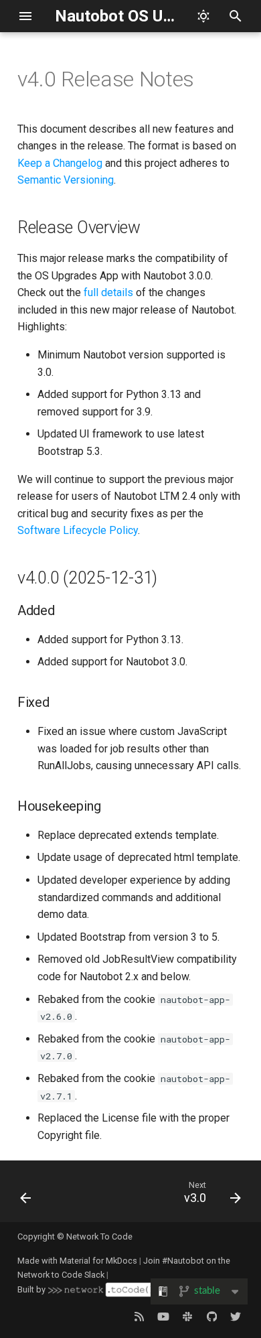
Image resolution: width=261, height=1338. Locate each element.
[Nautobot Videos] (163, 1316)
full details (108, 292)
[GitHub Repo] (211, 1316)
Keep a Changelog (59, 163)
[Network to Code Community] (187, 1316)
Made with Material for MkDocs (77, 1261)
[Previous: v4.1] (26, 1195)
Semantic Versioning (65, 180)
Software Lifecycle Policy (77, 530)
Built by (31, 1289)
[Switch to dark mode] (203, 16)
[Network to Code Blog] (139, 1316)
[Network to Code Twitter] (235, 1316)
